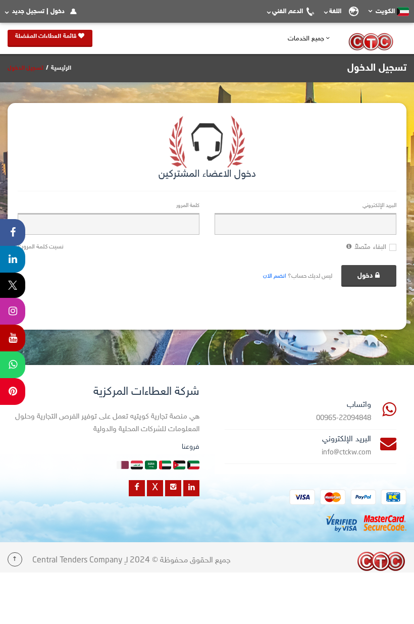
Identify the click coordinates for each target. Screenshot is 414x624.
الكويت (385, 12)
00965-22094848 (343, 418)
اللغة (337, 12)
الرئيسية (61, 68)
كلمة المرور (187, 205)
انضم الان (274, 276)
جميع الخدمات (307, 39)
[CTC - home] (381, 561)
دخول (365, 276)
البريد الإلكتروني (379, 205)
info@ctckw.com (346, 452)
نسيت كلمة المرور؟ (41, 246)
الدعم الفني (287, 12)
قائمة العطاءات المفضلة (46, 36)
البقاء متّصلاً (370, 247)
